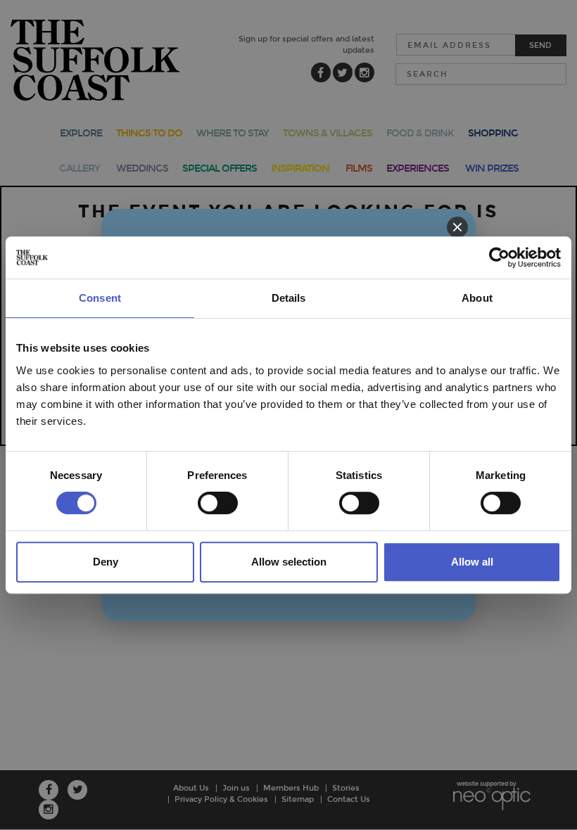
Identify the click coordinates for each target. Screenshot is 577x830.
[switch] (218, 503)
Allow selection (288, 562)
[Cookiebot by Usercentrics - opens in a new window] (499, 257)
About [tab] (477, 298)
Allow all (472, 562)
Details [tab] (289, 298)
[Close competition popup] (457, 227)
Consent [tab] (100, 298)
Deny (105, 562)
